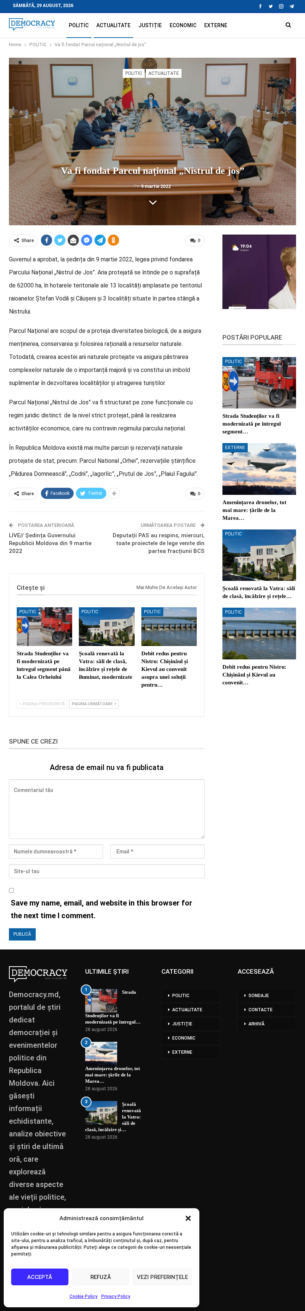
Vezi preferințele (162, 1277)
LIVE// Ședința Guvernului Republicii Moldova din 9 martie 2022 (50, 543)
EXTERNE (215, 25)
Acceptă (39, 1277)
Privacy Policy (115, 1296)
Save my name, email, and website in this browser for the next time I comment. (101, 909)
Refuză (100, 1277)
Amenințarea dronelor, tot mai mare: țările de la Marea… (112, 1075)
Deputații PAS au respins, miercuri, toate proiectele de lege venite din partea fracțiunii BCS (159, 543)
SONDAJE (258, 995)
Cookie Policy (83, 1296)
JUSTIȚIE (150, 25)
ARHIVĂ (256, 1024)
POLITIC (79, 25)
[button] (188, 1218)
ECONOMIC (183, 25)
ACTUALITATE (113, 25)
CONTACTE (260, 1009)
